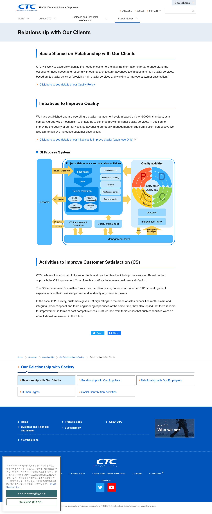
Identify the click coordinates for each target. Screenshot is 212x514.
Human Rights (31, 392)
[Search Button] (193, 11)
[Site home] (46, 6)
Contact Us (156, 473)
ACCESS (140, 10)
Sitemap (138, 473)
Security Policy (78, 473)
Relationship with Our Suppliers (100, 380)
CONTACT (153, 10)
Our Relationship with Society (71, 357)
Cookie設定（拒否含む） (31, 501)
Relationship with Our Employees (161, 380)
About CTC (45, 18)
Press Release (73, 422)
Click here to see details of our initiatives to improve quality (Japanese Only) (86, 139)
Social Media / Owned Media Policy (110, 473)
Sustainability (125, 18)
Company (32, 357)
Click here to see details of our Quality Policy (67, 84)
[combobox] (178, 11)
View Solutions (182, 2)
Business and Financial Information (85, 18)
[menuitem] (23, 19)
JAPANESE (127, 10)
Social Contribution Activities (99, 392)
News (21, 18)
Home (20, 357)
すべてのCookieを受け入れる (31, 493)
